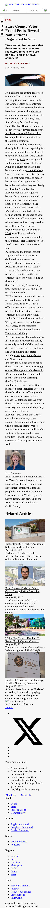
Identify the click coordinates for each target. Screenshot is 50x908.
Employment (18, 894)
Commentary (18, 812)
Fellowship (17, 897)
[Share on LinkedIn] (2, 26)
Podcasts (15, 844)
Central (15, 855)
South (14, 871)
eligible (21, 159)
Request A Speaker (21, 891)
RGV (13, 868)
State (13, 806)
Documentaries (19, 841)
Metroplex (16, 865)
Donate (15, 10)
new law (19, 162)
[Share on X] (2, 22)
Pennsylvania (34, 355)
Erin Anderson (19, 63)
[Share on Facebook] (2, 18)
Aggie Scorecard (20, 824)
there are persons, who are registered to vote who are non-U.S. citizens (24, 115)
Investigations (18, 809)
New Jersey (16, 359)
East (13, 859)
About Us (10, 794)
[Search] (45, 10)
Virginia (20, 355)
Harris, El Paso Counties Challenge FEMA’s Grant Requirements (24, 682)
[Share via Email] (2, 30)
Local (9, 20)
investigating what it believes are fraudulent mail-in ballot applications (24, 133)
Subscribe (34, 10)
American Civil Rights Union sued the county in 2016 (22, 229)
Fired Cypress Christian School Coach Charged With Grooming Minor (22, 591)
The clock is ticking (16, 333)
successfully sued (25, 336)
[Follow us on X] (28, 747)
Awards (15, 888)
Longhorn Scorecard (22, 827)
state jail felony (34, 170)
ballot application (26, 166)
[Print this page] (2, 34)
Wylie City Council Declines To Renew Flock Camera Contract (22, 640)
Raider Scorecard (20, 830)
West (13, 874)
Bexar (31, 299)
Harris (8, 303)
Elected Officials (20, 885)
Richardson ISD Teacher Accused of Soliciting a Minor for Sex (24, 545)
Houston (15, 862)
